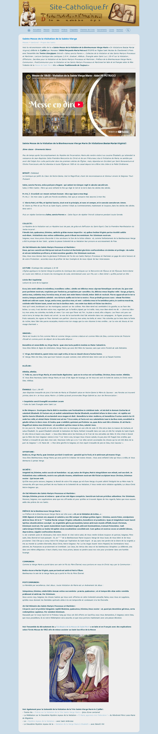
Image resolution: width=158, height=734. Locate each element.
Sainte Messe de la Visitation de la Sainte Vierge (49, 39)
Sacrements (102, 30)
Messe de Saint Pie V (43, 65)
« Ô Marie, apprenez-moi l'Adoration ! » (93, 715)
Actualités (37, 30)
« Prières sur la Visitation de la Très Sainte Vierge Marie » (57, 712)
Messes (46, 30)
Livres (111, 30)
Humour (119, 30)
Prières (64, 30)
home (29, 30)
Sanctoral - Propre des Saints (43, 42)
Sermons (55, 30)
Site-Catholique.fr (79, 7)
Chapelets (74, 30)
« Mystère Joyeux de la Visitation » (41, 721)
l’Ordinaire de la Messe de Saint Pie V (72, 627)
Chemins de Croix (87, 30)
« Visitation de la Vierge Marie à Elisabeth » (72, 724)
